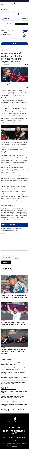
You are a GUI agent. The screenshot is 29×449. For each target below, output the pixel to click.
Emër (2, 252)
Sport (23, 14)
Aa (25, 87)
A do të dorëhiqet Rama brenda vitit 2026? (9, 15)
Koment (3, 233)
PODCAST (14, 440)
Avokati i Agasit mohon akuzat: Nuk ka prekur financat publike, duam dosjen (12, 363)
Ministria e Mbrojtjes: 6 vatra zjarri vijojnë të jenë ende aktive (14, 405)
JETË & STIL (24, 439)
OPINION (19, 437)
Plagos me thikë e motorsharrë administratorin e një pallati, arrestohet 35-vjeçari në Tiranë (13, 397)
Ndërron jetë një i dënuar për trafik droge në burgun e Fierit (12, 410)
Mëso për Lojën (7, 23)
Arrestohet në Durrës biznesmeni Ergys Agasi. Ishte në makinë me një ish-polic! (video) (14, 378)
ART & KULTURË (18, 439)
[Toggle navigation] (1, 4)
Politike (3, 14)
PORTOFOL (24, 437)
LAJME (4, 437)
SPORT (12, 439)
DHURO (14, 43)
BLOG (8, 439)
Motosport (4, 50)
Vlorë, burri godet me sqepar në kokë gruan (12, 401)
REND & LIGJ (13, 437)
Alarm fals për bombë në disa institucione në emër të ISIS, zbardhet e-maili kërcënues (14, 392)
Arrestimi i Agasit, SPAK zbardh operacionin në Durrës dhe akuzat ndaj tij (13, 373)
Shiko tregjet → (6, 18)
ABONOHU (14, 40)
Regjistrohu (21, 23)
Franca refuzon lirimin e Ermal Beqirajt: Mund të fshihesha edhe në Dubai (13, 383)
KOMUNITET (4, 439)
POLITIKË (8, 437)
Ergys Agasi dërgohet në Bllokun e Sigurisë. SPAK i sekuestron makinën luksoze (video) (14, 368)
